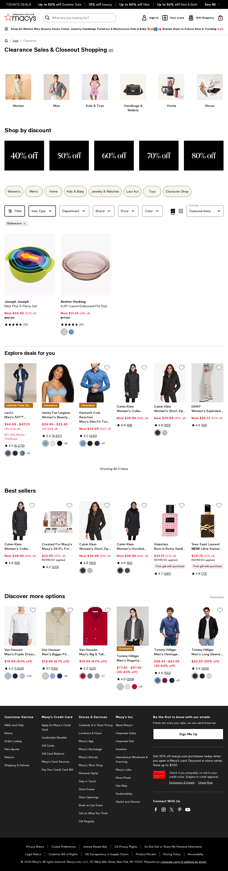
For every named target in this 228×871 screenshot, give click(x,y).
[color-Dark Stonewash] (8, 453)
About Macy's (124, 725)
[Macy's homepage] (7, 41)
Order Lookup (13, 741)
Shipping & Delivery (16, 765)
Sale (15, 40)
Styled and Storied (128, 801)
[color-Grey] (90, 676)
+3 (103, 443)
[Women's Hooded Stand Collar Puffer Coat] (133, 520)
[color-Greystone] (97, 676)
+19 (29, 676)
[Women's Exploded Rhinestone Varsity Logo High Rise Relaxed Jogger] (207, 382)
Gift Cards (48, 745)
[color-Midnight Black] (59, 443)
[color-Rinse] (15, 453)
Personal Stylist (88, 773)
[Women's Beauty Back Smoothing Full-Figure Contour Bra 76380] (58, 382)
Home (53, 191)
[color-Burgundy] (164, 680)
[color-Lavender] (22, 676)
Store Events (87, 789)
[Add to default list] (107, 367)
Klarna (8, 733)
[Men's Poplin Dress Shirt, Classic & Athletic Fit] (20, 626)
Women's (14, 191)
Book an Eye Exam (91, 805)
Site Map (121, 785)
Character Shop (177, 191)
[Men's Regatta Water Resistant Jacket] (133, 626)
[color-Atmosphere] (164, 432)
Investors (121, 749)
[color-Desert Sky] (202, 676)
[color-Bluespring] (45, 443)
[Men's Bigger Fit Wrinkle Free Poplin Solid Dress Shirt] (58, 626)
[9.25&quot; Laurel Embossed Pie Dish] (86, 264)
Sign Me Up (188, 734)
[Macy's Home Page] (20, 17)
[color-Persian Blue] (15, 676)
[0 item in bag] (220, 17)
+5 (177, 680)
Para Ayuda (11, 749)
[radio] (64, 331)
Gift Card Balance (53, 753)
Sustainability (124, 793)
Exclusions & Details (182, 782)
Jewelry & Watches (105, 191)
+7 (103, 676)
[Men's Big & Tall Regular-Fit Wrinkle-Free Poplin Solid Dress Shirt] (95, 626)
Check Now (205, 782)
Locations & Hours (90, 733)
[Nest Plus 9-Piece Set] (29, 264)
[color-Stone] (45, 676)
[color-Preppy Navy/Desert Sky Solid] (172, 680)
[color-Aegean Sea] (157, 680)
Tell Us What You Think (93, 813)
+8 (65, 443)
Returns (9, 757)
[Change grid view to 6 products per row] (181, 211)
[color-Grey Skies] (120, 686)
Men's (34, 191)
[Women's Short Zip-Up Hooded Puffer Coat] (170, 382)
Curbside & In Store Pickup (96, 725)
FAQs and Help (14, 725)
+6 (65, 676)
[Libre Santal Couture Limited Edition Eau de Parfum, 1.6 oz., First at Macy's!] (207, 520)
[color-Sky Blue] (127, 686)
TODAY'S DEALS (18, 4)
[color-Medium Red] (134, 686)
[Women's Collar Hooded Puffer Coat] (133, 382)
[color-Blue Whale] (83, 443)
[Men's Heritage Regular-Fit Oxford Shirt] (170, 626)
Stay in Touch (87, 781)
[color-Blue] (71, 332)
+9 (28, 453)
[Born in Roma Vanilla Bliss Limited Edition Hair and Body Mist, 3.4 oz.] (170, 520)
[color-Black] (90, 443)
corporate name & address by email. (183, 861)
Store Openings (89, 797)
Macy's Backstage (90, 749)
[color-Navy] (97, 443)
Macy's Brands (88, 757)
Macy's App (86, 741)
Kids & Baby (75, 191)
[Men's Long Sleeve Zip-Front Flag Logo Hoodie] (207, 626)
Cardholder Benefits (54, 737)
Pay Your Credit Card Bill (57, 769)
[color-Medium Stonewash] (22, 453)
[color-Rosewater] (64, 332)
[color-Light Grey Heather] (209, 676)
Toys (152, 191)
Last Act (132, 191)
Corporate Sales (126, 733)
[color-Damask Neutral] (52, 443)
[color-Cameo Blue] (8, 676)
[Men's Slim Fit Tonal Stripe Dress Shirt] (95, 382)
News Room (123, 777)
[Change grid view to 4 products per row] (173, 212)
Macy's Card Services (55, 761)
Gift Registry (86, 821)
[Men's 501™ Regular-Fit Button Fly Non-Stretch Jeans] (20, 382)
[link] (29, 313)
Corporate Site (125, 741)
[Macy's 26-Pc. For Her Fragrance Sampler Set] (58, 520)
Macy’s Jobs (123, 769)
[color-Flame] (83, 676)
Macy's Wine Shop (91, 765)
